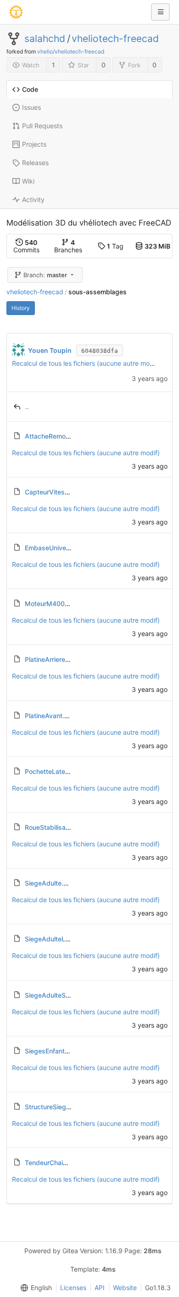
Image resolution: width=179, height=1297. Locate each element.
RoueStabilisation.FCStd (61, 827)
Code (30, 89)
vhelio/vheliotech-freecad (70, 51)
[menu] (34, 1288)
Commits (26, 246)
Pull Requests (42, 126)
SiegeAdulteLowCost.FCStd (67, 939)
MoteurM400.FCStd (55, 603)
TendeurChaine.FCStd (58, 1162)
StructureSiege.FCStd (57, 1107)
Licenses (73, 1287)
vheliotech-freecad (115, 38)
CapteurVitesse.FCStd (59, 492)
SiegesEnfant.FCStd (55, 1051)
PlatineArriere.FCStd (55, 659)
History (20, 307)
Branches (68, 246)
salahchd (44, 38)
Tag (115, 246)
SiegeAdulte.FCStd (53, 883)
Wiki (28, 181)
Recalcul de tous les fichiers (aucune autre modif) (86, 363)
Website (125, 1287)
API (100, 1287)
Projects (34, 144)
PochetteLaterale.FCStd (61, 771)
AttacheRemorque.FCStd (62, 436)
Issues (31, 107)
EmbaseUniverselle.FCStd (64, 548)
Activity (33, 199)
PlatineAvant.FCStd (54, 716)
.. (27, 407)
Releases (35, 163)
